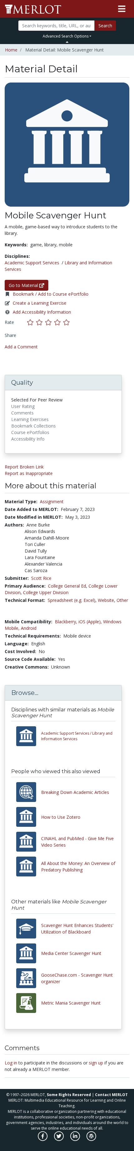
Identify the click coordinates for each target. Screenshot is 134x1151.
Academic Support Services (32, 263)
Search (105, 26)
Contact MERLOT (111, 1094)
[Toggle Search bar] (67, 42)
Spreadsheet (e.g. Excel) (71, 600)
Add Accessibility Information (42, 312)
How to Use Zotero (60, 817)
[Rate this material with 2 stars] (40, 322)
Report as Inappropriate (29, 473)
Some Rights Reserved (69, 1094)
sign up (96, 1063)
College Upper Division (46, 592)
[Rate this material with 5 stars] (67, 322)
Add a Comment (21, 347)
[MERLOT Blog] (91, 1139)
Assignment (52, 501)
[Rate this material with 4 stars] (58, 322)
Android (28, 628)
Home (11, 50)
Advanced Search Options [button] (66, 36)
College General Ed (67, 586)
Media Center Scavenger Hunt (71, 953)
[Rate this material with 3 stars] (49, 322)
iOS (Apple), (90, 622)
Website (106, 600)
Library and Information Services (76, 736)
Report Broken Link (24, 467)
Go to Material (24, 285)
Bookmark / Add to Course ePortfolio (51, 294)
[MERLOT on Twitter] (59, 1139)
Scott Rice (41, 578)
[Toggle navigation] (121, 9)
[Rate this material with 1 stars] (31, 322)
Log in (11, 1063)
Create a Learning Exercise (39, 303)
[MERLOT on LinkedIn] (75, 1139)
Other (122, 600)
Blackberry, (66, 622)
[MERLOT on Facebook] (43, 1139)
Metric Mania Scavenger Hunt (71, 1003)
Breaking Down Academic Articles (75, 792)
